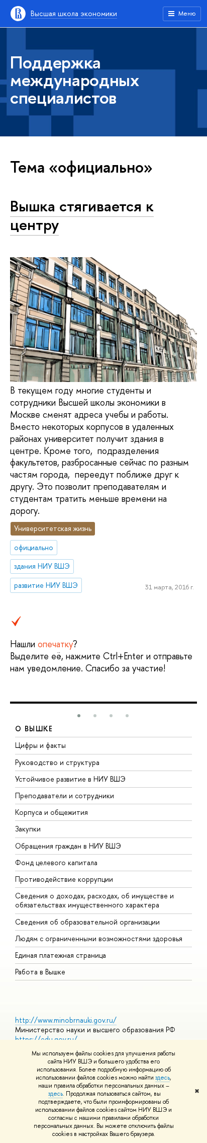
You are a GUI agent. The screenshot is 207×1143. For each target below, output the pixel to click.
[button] (79, 715)
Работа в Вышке (40, 971)
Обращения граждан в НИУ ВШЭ (68, 846)
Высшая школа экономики (74, 13)
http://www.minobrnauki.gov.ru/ (66, 1020)
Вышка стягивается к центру (82, 215)
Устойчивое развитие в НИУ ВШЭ (70, 779)
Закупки (28, 828)
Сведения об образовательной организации (87, 922)
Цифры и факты (40, 745)
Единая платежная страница (60, 955)
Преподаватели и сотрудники (64, 795)
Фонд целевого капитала (56, 862)
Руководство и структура (57, 762)
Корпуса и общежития (51, 812)
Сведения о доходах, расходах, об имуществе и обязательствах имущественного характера (94, 900)
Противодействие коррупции (64, 879)
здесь (162, 1078)
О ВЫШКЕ (34, 728)
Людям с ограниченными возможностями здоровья (98, 938)
